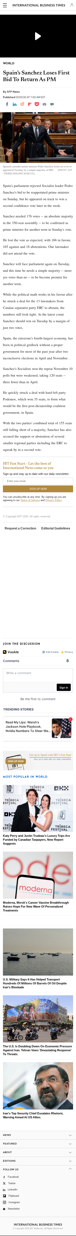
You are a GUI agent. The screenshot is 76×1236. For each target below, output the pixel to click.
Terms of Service (30, 500)
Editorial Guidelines (55, 528)
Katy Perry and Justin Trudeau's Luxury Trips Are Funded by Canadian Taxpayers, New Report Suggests (36, 839)
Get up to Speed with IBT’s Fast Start (50, 755)
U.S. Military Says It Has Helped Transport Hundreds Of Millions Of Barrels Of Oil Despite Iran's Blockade (35, 983)
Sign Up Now (16, 761)
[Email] (44, 104)
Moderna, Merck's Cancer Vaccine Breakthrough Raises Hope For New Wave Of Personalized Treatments (36, 906)
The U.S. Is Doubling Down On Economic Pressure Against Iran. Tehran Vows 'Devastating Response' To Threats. (37, 1050)
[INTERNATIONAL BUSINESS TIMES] (39, 5)
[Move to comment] (52, 104)
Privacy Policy (53, 500)
